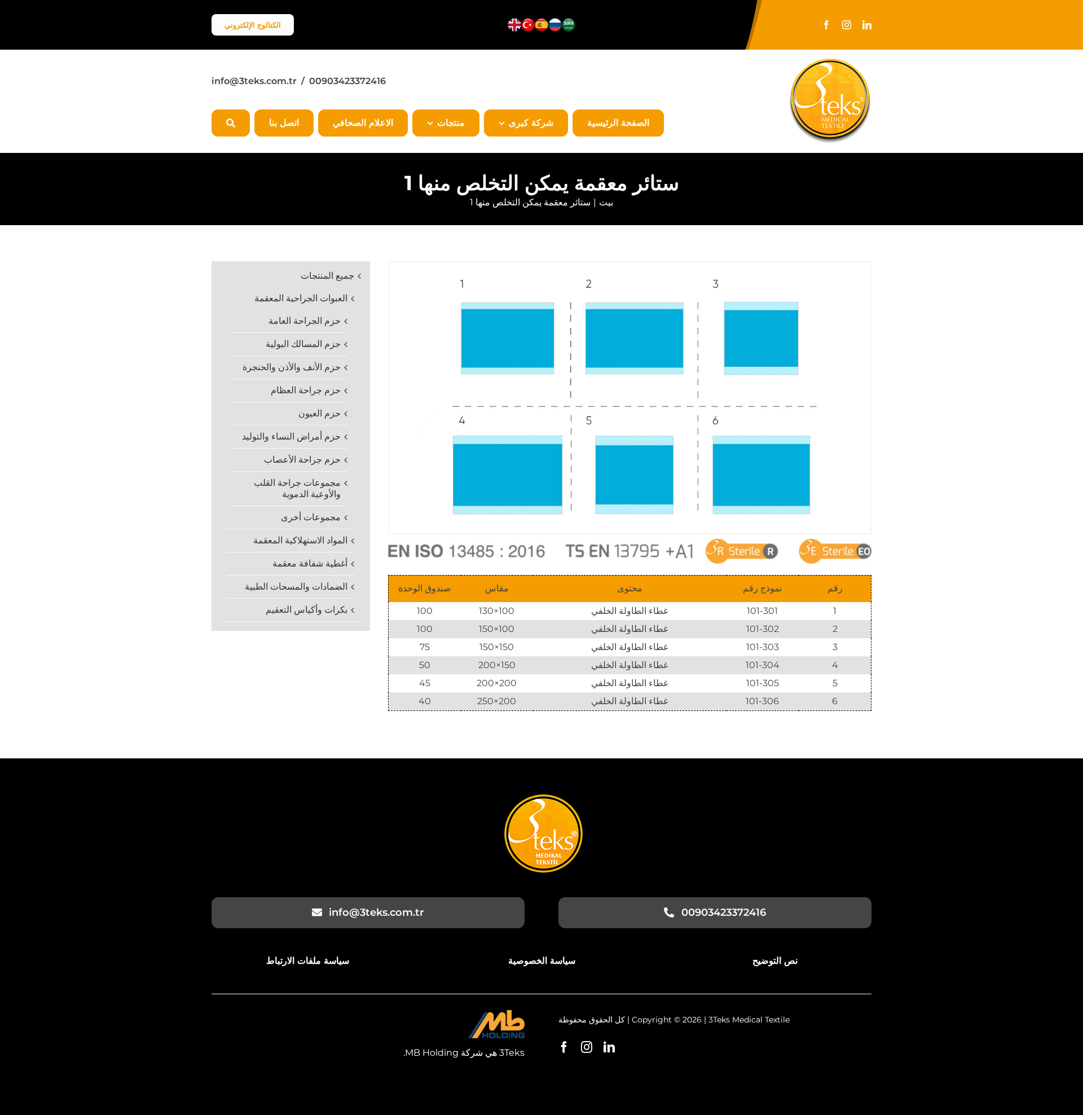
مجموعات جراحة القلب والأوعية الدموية (297, 488)
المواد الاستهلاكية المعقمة (300, 540)
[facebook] (826, 24)
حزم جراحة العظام (306, 390)
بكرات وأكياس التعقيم (306, 609)
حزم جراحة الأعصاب (302, 459)
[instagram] (846, 24)
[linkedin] (866, 24)
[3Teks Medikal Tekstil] (543, 798)
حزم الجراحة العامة (304, 320)
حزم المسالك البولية (303, 344)
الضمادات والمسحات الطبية (296, 586)
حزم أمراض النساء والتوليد (291, 436)
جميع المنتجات (327, 275)
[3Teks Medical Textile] (830, 63)
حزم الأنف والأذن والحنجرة (292, 367)
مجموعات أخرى (311, 517)
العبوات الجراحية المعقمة (300, 298)
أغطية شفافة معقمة (309, 563)
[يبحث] (231, 123)
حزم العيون (319, 413)
